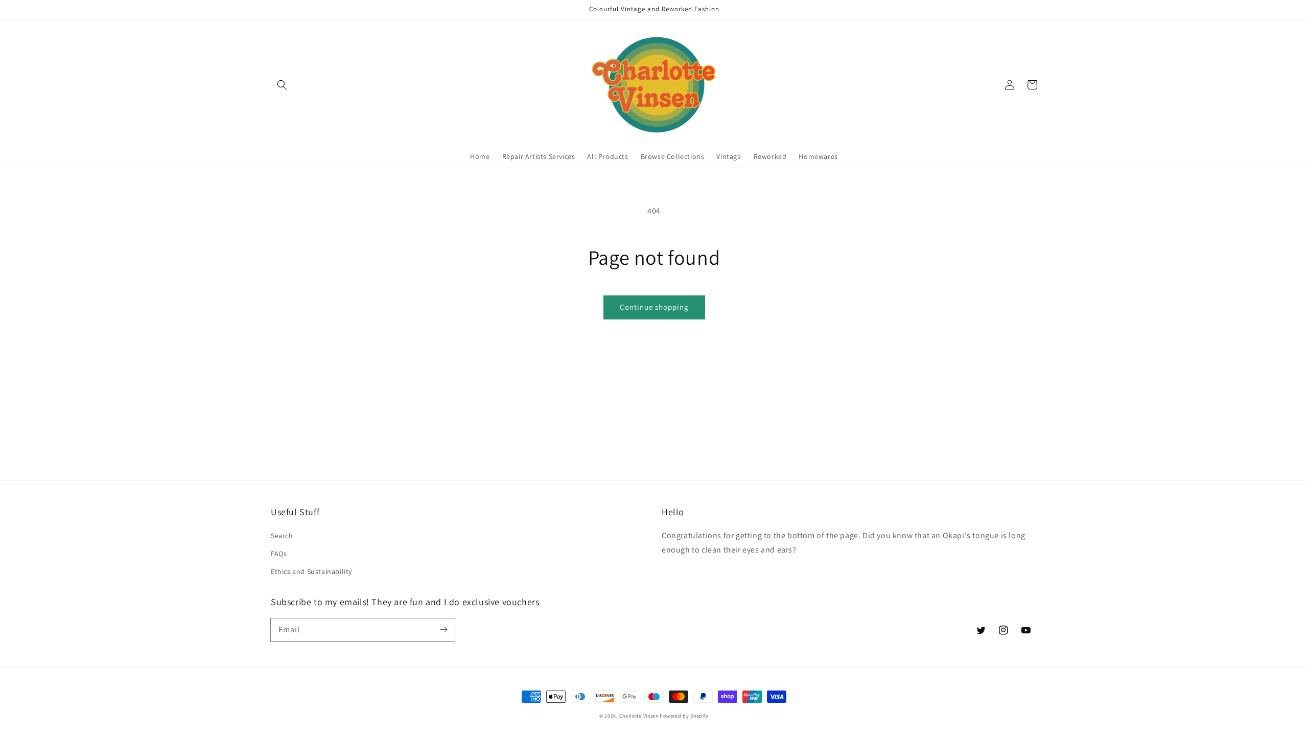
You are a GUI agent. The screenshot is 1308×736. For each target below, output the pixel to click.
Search (282, 535)
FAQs (279, 553)
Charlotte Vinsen (639, 715)
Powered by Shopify (684, 715)
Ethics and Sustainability (311, 571)
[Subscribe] (443, 629)
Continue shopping (654, 307)
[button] (282, 85)
